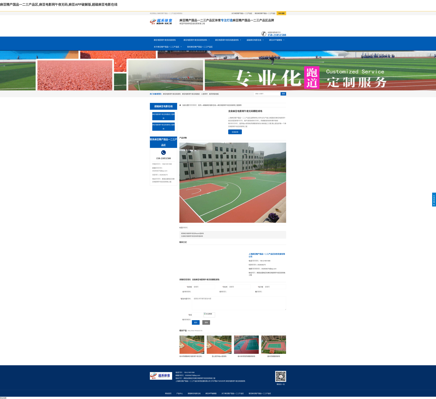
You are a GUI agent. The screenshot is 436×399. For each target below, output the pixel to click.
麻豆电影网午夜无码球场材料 (195, 40)
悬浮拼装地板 (214, 94)
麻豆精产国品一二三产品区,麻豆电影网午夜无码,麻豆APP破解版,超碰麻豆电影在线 (58, 4)
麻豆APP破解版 (275, 40)
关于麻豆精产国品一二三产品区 (242, 13)
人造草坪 (204, 94)
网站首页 (168, 393)
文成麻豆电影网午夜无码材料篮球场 (192, 236)
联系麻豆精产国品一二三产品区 (265, 13)
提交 (195, 322)
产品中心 (179, 393)
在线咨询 (235, 132)
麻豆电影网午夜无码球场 (172, 94)
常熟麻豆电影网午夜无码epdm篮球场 (192, 233)
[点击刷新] (209, 314)
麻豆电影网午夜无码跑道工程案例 (163, 116)
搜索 (283, 94)
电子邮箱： (259, 289)
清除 (206, 322)
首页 (199, 105)
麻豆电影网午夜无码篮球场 (165, 40)
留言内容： (186, 298)
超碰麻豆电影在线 (254, 40)
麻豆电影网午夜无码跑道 (191, 94)
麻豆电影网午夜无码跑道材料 (227, 40)
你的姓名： (187, 289)
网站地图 (3, 398)
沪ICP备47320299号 (218, 381)
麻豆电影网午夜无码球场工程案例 (163, 126)
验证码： (187, 317)
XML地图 (281, 13)
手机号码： (223, 289)
